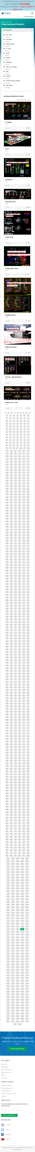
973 (15, 844)
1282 (13, 1010)
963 (24, 839)
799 (15, 766)
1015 (27, 863)
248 (19, 516)
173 (7, 483)
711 (24, 725)
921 (24, 820)
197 (7, 494)
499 (15, 630)
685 (15, 714)
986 (19, 850)
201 (24, 494)
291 (24, 535)
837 (24, 782)
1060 (27, 888)
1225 (27, 978)
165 (24, 478)
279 (24, 529)
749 (7, 744)
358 (28, 565)
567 (24, 660)
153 (24, 472)
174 (11, 483)
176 (19, 483)
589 (15, 670)
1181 (8, 956)
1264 (22, 999)
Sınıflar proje (9, 237)
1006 (8, 861)
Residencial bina (10, 315)
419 (7, 594)
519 (24, 638)
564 (11, 660)
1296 (8, 1018)
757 (15, 747)
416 (19, 592)
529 (15, 643)
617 (7, 684)
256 (28, 518)
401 (7, 586)
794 (19, 763)
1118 (17, 920)
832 (28, 779)
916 (28, 817)
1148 (17, 937)
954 (11, 836)
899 (7, 812)
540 (11, 649)
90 (17, 445)
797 (7, 766)
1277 (13, 1007)
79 (28, 440)
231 (24, 507)
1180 (27, 953)
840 (11, 785)
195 (24, 491)
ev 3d (7, 149)
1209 (22, 969)
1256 (8, 997)
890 (19, 806)
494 (19, 627)
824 (19, 776)
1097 (13, 910)
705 (24, 722)
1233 (17, 983)
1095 (27, 907)
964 (28, 839)
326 (19, 551)
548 (19, 651)
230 (19, 507)
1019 (22, 866)
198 (11, 494)
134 (19, 464)
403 (15, 586)
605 (7, 679)
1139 (22, 931)
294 (11, 537)
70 (21, 437)
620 (19, 684)
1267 (13, 1002)
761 (7, 749)
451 (15, 608)
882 (11, 804)
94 (6, 448)
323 (7, 551)
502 (28, 630)
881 (7, 804)
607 (15, 679)
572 (19, 662)
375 (24, 573)
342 (11, 559)
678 (11, 711)
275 (7, 529)
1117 (13, 920)
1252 (13, 994)
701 (7, 722)
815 (7, 774)
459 (24, 611)
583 (15, 668)
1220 (27, 975)
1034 (22, 874)
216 (11, 502)
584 (19, 668)
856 (28, 790)
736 (28, 736)
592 (28, 670)
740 (19, 738)
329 (7, 554)
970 (28, 842)
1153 (17, 939)
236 (19, 510)
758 (19, 747)
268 (28, 524)
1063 (17, 891)
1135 (27, 929)
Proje (10, 22)
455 (7, 611)
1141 (8, 934)
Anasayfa (4, 22)
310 (28, 543)
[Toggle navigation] (32, 13)
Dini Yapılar (9, 39)
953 (7, 836)
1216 (8, 975)
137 (7, 467)
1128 (17, 926)
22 (24, 418)
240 (11, 513)
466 (28, 613)
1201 (8, 967)
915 (24, 817)
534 (11, 646)
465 (24, 613)
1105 (27, 912)
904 (28, 812)
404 (19, 586)
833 (7, 782)
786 (11, 760)
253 (15, 518)
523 (15, 641)
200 (19, 494)
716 (19, 728)
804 (11, 768)
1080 (27, 899)
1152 (13, 939)
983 (7, 850)
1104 (22, 912)
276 (11, 529)
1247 (13, 991)
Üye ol (32, 16)
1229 (22, 980)
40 (14, 426)
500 (19, 630)
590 (19, 670)
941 (7, 831)
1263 (17, 999)
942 (11, 831)
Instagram (8, 1125)
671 (7, 709)
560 (19, 657)
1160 (27, 942)
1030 (27, 872)
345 (24, 559)
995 (7, 855)
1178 (17, 953)
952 (28, 834)
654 (11, 700)
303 (24, 540)
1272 (13, 1005)
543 (24, 649)
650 (19, 698)
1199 (22, 964)
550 (28, 651)
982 (28, 847)
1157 (13, 942)
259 (15, 521)
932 (19, 825)
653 (7, 700)
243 (24, 513)
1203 (17, 967)
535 (15, 646)
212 (19, 499)
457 (15, 611)
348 (11, 562)
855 (24, 790)
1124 (22, 923)
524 (19, 641)
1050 (27, 882)
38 (6, 426)
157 (15, 475)
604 (28, 676)
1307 (20, 1024)
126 (11, 461)
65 (28, 434)
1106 (8, 915)
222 (11, 505)
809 (7, 771)
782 (19, 757)
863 (7, 795)
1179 (22, 953)
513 (24, 635)
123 (24, 459)
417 (24, 592)
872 (19, 798)
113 (7, 456)
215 (7, 502)
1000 (28, 855)
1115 (27, 918)
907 (15, 814)
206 (19, 497)
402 (11, 586)
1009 (22, 861)
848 (19, 787)
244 (28, 513)
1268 (17, 1002)
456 (11, 611)
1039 (22, 877)
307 (15, 543)
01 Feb (7, 128)
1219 (22, 975)
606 (11, 679)
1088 (17, 904)
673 (15, 709)
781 (15, 757)
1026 (8, 872)
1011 (8, 863)
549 (24, 651)
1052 (13, 885)
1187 (13, 959)
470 (19, 616)
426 (11, 597)
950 (19, 834)
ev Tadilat (8, 122)
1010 (27, 861)
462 (11, 613)
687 (24, 714)
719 (7, 730)
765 (24, 749)
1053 (17, 885)
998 (19, 855)
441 (24, 603)
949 (15, 834)
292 (28, 535)
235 (15, 510)
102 (11, 450)
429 (24, 597)
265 (15, 524)
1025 (27, 869)
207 (24, 497)
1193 (17, 961)
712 (28, 725)
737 (7, 738)
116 (19, 456)
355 (15, 565)
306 (11, 543)
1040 (27, 877)
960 (11, 839)
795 (24, 763)
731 (7, 736)
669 (24, 706)
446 (19, 605)
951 (24, 834)
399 (24, 584)
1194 (22, 961)
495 (24, 627)
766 (28, 749)
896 (19, 809)
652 (28, 698)
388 (28, 578)
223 (15, 505)
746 (19, 741)
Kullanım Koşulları (6, 1085)
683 (7, 714)
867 (24, 795)
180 (11, 486)
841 (15, 785)
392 (19, 581)
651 (24, 698)
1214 (22, 972)
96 (13, 448)
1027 (13, 872)
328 (28, 551)
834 (11, 782)
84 (21, 442)
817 (15, 774)
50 (24, 429)
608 (19, 679)
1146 (8, 937)
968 (19, 842)
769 (15, 752)
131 (7, 464)
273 (24, 526)
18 (10, 418)
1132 (13, 929)
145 (15, 469)
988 (28, 850)
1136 (8, 931)
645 (24, 695)
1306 (15, 1024)
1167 (13, 948)
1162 (13, 945)
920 (19, 820)
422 (19, 594)
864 (11, 795)
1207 (13, 969)
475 (15, 619)
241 (15, 513)
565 (15, 660)
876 (11, 801)
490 (28, 624)
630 (11, 690)
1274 (22, 1005)
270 (11, 526)
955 (15, 836)
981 (24, 847)
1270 (27, 1002)
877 (15, 801)
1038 (17, 877)
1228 (17, 980)
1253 (17, 994)
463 (15, 613)
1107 (13, 915)
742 (28, 738)
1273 (17, 1005)
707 (7, 725)
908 (19, 814)
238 (28, 510)
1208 (17, 969)
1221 (8, 978)
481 (15, 622)
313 (15, 545)
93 (28, 445)
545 (7, 651)
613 (15, 681)
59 (6, 434)
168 (11, 480)
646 (28, 695)
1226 (8, 980)
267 (24, 524)
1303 (17, 1021)
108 (11, 453)
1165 (27, 945)
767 (7, 752)
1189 (22, 959)
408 (11, 589)
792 (11, 763)
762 (11, 749)
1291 (8, 1016)
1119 (22, 920)
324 (11, 551)
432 (11, 600)
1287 (13, 1013)
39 (10, 426)
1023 (17, 869)
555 (24, 654)
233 (7, 510)
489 (24, 624)
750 (11, 744)
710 (19, 725)
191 (7, 491)
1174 (22, 950)
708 (11, 725)
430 (28, 597)
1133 (17, 929)
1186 (8, 959)
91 (21, 445)
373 (15, 573)
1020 (27, 866)
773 (7, 755)
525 (24, 641)
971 (7, 844)
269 (7, 526)
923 (7, 823)
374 (19, 573)
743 (7, 741)
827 (7, 779)
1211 (8, 972)
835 (15, 782)
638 (19, 692)
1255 (27, 994)
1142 (13, 934)
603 (24, 676)
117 (24, 456)
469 (15, 616)
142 (28, 467)
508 (28, 632)
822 (11, 776)
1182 (13, 956)
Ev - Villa (8, 48)
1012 (13, 863)
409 (15, 589)
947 (7, 834)
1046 (8, 882)
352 (28, 562)
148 (28, 469)
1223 (17, 978)
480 (11, 622)
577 (15, 665)
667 (15, 706)
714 (11, 728)
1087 (13, 904)
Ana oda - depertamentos (13, 377)
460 (28, 611)
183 (24, 486)
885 (24, 804)
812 (19, 771)
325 (15, 551)
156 (11, 475)
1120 (27, 920)
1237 (13, 986)
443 (7, 605)
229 (15, 507)
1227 (13, 980)
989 (7, 853)
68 (14, 437)
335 (7, 556)
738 (11, 738)
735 (24, 736)
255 (24, 518)
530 (19, 643)
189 (24, 488)
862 (28, 793)
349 (15, 562)
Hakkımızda (4, 1067)
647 (7, 698)
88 (10, 445)
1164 (22, 945)
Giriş (26, 16)
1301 (8, 1021)
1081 (8, 901)
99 (24, 448)
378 (11, 575)
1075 (27, 896)
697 (15, 719)
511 (15, 635)
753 (24, 744)
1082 (13, 901)
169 (15, 480)
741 (24, 738)
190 (28, 488)
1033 (17, 874)
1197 (13, 964)
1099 (22, 910)
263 (7, 524)
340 (28, 556)
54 (14, 431)
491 (7, 627)
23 (28, 418)
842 (19, 785)
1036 (8, 877)
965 (7, 842)
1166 (8, 948)
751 (15, 744)
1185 (27, 956)
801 (24, 766)
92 (24, 445)
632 (19, 690)
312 (11, 545)
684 (11, 714)
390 (11, 581)
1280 (27, 1007)
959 (7, 839)
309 (24, 543)
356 (19, 565)
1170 (27, 948)
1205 (27, 967)
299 (7, 540)
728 (19, 733)
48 (17, 429)
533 (7, 646)
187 (15, 488)
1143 (17, 934)
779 (7, 757)
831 (24, 779)
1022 (13, 869)
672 (11, 709)
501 (24, 630)
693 (24, 717)
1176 (8, 953)
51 (28, 429)
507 (24, 632)
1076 (8, 899)
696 (11, 719)
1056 (8, 888)
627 (24, 687)
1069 (22, 893)
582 (11, 668)
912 (11, 817)
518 (19, 638)
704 (19, 722)
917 (7, 820)
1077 (13, 899)
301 (15, 540)
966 (11, 842)
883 (15, 804)
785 (7, 760)
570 (11, 662)
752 (19, 744)
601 (15, 676)
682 (28, 711)
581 (7, 668)
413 (7, 592)
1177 (13, 953)
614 (19, 681)
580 (28, 665)
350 (19, 562)
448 (28, 605)
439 (15, 603)
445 (15, 605)
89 (14, 445)
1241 (8, 988)
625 (15, 687)
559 (15, 657)
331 (15, 554)
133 (15, 464)
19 (14, 418)
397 (15, 584)
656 (19, 700)
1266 (8, 1002)
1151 (8, 939)
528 (11, 643)
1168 (17, 948)
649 (15, 698)
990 (11, 853)
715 (15, 728)
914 (19, 817)
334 (28, 554)
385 (15, 578)
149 (7, 472)
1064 (22, 891)
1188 (17, 959)
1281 (8, 1010)
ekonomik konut (10, 201)
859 (15, 793)
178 (28, 483)
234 (11, 510)
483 (24, 622)
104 (19, 450)
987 (24, 850)
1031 (8, 874)
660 (11, 703)
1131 (8, 929)
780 (11, 757)
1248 (17, 991)
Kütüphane (9, 62)
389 (7, 581)
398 (19, 584)
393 (24, 581)
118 (28, 456)
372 (11, 573)
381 (24, 575)
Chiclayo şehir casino (11, 268)
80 (6, 442)
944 (19, 831)
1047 (13, 882)
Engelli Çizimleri (10, 44)
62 (17, 434)
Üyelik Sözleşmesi (6, 1088)
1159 (22, 942)
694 (28, 717)
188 (19, 488)
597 (24, 673)
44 (28, 426)
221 (7, 505)
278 (19, 529)
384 (11, 578)
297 (24, 537)
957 (24, 836)
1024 (22, 869)
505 (15, 632)
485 (7, 624)
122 (19, 459)
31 (6, 423)
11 (10, 415)
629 (7, 690)
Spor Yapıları (9, 85)
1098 (17, 910)
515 (7, 638)
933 (24, 825)
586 (28, 668)
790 (28, 760)
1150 (27, 937)
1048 (17, 882)
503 (7, 632)
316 (28, 545)
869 (7, 798)
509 (7, 635)
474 (11, 619)
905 (7, 814)
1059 (22, 888)
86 (28, 442)
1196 (8, 964)
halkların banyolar (11, 347)
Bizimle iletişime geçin (17, 1048)
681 (24, 711)
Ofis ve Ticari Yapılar (11, 67)
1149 (22, 937)
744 (11, 741)
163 (15, 478)
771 (24, 752)
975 (24, 844)
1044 (22, 880)
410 (19, 589)
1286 (8, 1013)
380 (19, 575)
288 (11, 535)
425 (7, 597)
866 (19, 795)
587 (7, 670)
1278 (17, 1007)
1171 (8, 950)
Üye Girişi (4, 1078)
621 (24, 684)
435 (24, 600)
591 (24, 670)
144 (11, 469)
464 (19, 613)
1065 (27, 891)
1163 (17, 945)
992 (19, 853)
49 (21, 429)
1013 (17, 863)
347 (7, 562)
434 (19, 600)
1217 (13, 975)
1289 (22, 1013)
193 (15, 491)
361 (15, 567)
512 (19, 635)
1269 (22, 1002)
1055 (27, 885)
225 (24, 505)
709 (15, 725)
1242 (13, 988)
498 (11, 630)
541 (15, 649)
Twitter (7, 1129)
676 (28, 709)
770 (19, 752)
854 (19, 790)
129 (24, 461)
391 (15, 581)
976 (28, 844)
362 (19, 567)
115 (15, 456)
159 (24, 475)
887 (7, 806)
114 (11, 456)
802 (28, 766)
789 (24, 760)
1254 (22, 994)
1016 (8, 866)
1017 (13, 866)
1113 (17, 918)
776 (19, 755)
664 (28, 703)
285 (24, 532)
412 (28, 589)
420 (11, 594)
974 (19, 844)
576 (11, 665)
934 (28, 825)
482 (19, 622)
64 (24, 434)
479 (7, 622)
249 (24, 516)
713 (7, 728)
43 (24, 426)
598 (28, 673)
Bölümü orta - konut (11, 402)
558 (11, 657)
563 (7, 660)
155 (7, 475)
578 (19, 665)
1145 (27, 934)
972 (11, 844)
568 (28, 660)
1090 (27, 904)
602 (19, 676)
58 (28, 431)
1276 (8, 1007)
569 (7, 662)
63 (21, 434)
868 (28, 795)
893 (7, 809)
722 (19, 730)
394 (28, 581)
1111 (8, 918)
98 (20, 448)
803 (7, 768)
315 (24, 545)
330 (11, 554)
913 (15, 817)
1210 (27, 969)
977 (7, 847)
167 (7, 480)
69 (17, 437)
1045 (27, 880)
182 (19, 486)
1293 (17, 1016)
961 (15, 839)
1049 (22, 882)
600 (11, 676)
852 (11, 790)
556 (28, 654)
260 (19, 521)
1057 (13, 888)
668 (19, 706)
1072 (13, 896)
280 (28, 529)
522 (11, 641)
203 (7, 497)
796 (28, 763)
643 (15, 695)
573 (24, 662)
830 (19, 779)
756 (11, 747)
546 (11, 651)
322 (28, 548)
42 (21, 426)
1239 (22, 986)
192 (11, 491)
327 (24, 551)
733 (15, 736)
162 (11, 478)
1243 (17, 988)
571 (15, 662)
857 (7, 793)
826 (28, 776)
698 (19, 719)
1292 (13, 1016)
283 (15, 532)
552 (11, 654)
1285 (27, 1010)
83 (17, 442)
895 (15, 809)
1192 (13, 961)
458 (19, 611)
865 (15, 795)
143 (7, 469)
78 (24, 440)
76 (17, 440)
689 (7, 717)
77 (21, 440)
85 (24, 442)
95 (10, 448)
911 (7, 817)
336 (11, 556)
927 (24, 823)
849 (24, 787)
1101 (8, 912)
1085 (27, 901)
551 (7, 654)
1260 (27, 997)
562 (28, 657)
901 (15, 812)
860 (19, 793)
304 (28, 540)
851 (7, 790)
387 (24, 578)
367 (15, 570)
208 (28, 497)
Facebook (8, 1134)
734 (19, 736)
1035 (27, 874)
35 (21, 423)
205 (15, 497)
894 (11, 809)
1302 (13, 1021)
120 (11, 459)
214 (28, 499)
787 (15, 760)
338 (19, 556)
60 (10, 434)
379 (15, 575)
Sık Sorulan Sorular (7, 1069)
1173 (17, 950)
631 (15, 690)
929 (7, 825)
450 (11, 608)
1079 (22, 899)
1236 (8, 986)
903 (24, 812)
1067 (13, 893)
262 (28, 521)
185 (7, 488)
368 (19, 570)
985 (15, 850)
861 (24, 793)
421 (15, 594)
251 (7, 518)
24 (6, 421)
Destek (3, 1096)
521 (7, 641)
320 (19, 548)
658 (28, 700)
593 (7, 673)
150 (11, 472)
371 (7, 573)
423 (24, 594)
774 (11, 755)
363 (24, 567)
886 (28, 804)
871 (15, 798)
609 (24, 679)
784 (28, 757)
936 (11, 828)
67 (10, 437)
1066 (8, 893)
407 (7, 589)
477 (24, 619)
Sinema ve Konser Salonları (13, 80)
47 (14, 429)
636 (11, 692)
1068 (17, 893)
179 (7, 486)
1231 (8, 983)
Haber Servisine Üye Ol (9, 1115)
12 (14, 415)
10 (6, 415)
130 (28, 461)
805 (15, 768)
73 (6, 440)
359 (7, 567)
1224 (22, 978)
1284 (22, 1010)
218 (19, 502)
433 (15, 600)
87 (6, 445)
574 (28, 662)
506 (19, 632)
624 (11, 687)
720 (11, 730)
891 (24, 806)
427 (15, 597)
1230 (27, 980)
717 (24, 728)
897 (24, 809)
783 (24, 757)
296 (19, 537)
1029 (22, 872)
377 (7, 575)
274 (28, 526)
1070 (27, 893)
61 (14, 434)
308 (19, 543)
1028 (17, 872)
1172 (13, 950)
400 (28, 584)
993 (24, 853)
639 (24, 692)
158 (19, 475)
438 (11, 603)
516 (11, 638)
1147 (13, 937)
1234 (22, 983)
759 (24, 747)
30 (28, 421)
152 (19, 472)
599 (7, 676)
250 (28, 516)
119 (7, 459)
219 (24, 502)
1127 (13, 926)
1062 (13, 891)
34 (17, 423)
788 (19, 760)
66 (6, 437)
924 (11, 823)
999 (23, 855)
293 (7, 537)
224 (19, 505)
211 (15, 499)
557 (7, 657)
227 (7, 507)
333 (24, 554)
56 (21, 431)
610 (28, 679)
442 (28, 603)
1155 (27, 939)
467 (7, 616)
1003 (17, 858)
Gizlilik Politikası (6, 1091)
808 (28, 768)
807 (24, 768)
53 (10, 431)
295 (15, 537)
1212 (13, 972)
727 (15, 733)
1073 (17, 896)
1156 (8, 942)
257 (7, 521)
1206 (8, 969)
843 (24, 785)
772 (28, 752)
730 (28, 733)
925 (15, 823)
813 (24, 771)
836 (19, 782)
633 (24, 690)
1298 (17, 1018)
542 (19, 649)
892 (28, 806)
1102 (13, 912)
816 (11, 774)
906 (11, 814)
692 (19, 717)
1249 (22, 991)
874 (28, 798)
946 (28, 831)
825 (24, 776)
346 (28, 559)
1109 (22, 915)
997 (15, 855)
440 (19, 603)
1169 (22, 948)
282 (11, 532)
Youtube (8, 1139)
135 (24, 464)
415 (15, 592)
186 (11, 488)
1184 (22, 956)
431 (7, 600)
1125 (27, 923)
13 (17, 415)
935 (7, 828)
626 (19, 687)
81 (10, 442)
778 (28, 755)
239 (7, 513)
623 (7, 687)
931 (15, 825)
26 (14, 421)
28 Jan (7, 383)
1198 (17, 964)
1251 (8, 994)
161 (7, 478)
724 (28, 730)
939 (24, 828)
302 (19, 540)
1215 (27, 972)
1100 (27, 910)
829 (15, 779)
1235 (27, 983)
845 (7, 787)
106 (28, 450)
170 (19, 480)
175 (15, 483)
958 (28, 836)
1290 (27, 1013)
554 (19, 654)
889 (15, 806)
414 (11, 592)
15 (24, 415)
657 (24, 700)
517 (15, 638)
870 (11, 798)
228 (11, 507)
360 (11, 567)
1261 (8, 999)
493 (15, 627)
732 (11, 736)
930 (11, 825)
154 (28, 472)
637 (15, 692)
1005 (27, 858)
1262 (13, 999)
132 (11, 464)
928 (28, 823)
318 (11, 548)
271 (15, 526)
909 (24, 814)
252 (11, 518)
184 (28, 486)
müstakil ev (8, 179)
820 (28, 774)
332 (19, 554)
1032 (13, 874)
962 (19, 839)
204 (11, 497)
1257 (13, 997)
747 (24, 741)
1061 (8, 891)
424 (28, 594)
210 (11, 499)
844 (28, 785)
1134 (22, 929)
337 (15, 556)
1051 (8, 885)
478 (28, 619)
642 (11, 695)
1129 (22, 926)
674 (19, 709)
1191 (8, 961)
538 (28, 646)
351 (24, 562)
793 (15, 763)
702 (11, 722)
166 (28, 478)
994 (28, 853)
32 (10, 423)
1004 (22, 858)
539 (7, 649)
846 (11, 787)
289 (15, 535)
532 (28, 643)
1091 (8, 907)
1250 (27, 991)
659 (7, 703)
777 (24, 755)
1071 (8, 896)
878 (19, 801)
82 (14, 442)
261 (24, 521)
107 (7, 453)
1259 (22, 997)
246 (11, 516)
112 (28, 453)
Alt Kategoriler (7, 30)
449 (7, 608)
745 (15, 741)
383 (7, 578)
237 (24, 510)
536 (19, 646)
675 (24, 709)
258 (11, 521)
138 (11, 467)
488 (19, 624)
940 (28, 828)
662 (19, 703)
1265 (27, 999)
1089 (22, 904)
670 (28, 706)
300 (11, 540)
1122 (13, 923)
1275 (27, 1005)
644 (19, 695)
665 (7, 706)
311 (7, 545)
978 (11, 847)
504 (11, 632)
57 (24, 431)
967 (15, 842)
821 (7, 776)
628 (28, 687)
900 (11, 812)
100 (28, 448)
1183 (17, 956)
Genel (7, 53)
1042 (13, 880)
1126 (8, 926)
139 (15, 467)
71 (24, 437)
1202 (13, 967)
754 (28, 744)
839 (7, 785)
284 (19, 532)
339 (24, 556)
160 (28, 475)
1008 (17, 861)
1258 (17, 997)
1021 (8, 869)
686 (19, 714)
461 (7, 613)
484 (28, 622)
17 (6, 418)
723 (24, 730)
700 (28, 719)
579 (24, 665)
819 (24, 774)
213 (24, 499)
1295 (27, 1016)
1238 (17, 986)
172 (28, 480)
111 (24, 453)
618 (11, 684)
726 (11, 733)
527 (7, 643)
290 (19, 535)
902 (19, 812)
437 (7, 603)
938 (19, 828)
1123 (17, 923)
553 (15, 654)
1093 (17, 907)
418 (28, 592)
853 (15, 790)
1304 (22, 1021)
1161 (8, 945)
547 (15, 651)
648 (11, 698)
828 (11, 779)
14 (21, 415)
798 (11, 766)
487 (15, 624)
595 (15, 673)
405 (24, 586)
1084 (22, 901)
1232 (13, 983)
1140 (27, 931)
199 (15, 494)
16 (28, 415)
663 (24, 703)
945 (24, 831)
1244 (22, 988)
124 (28, 459)
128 (19, 461)
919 (15, 820)
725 (7, 733)
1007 (13, 861)
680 (19, 711)
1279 (22, 1007)
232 (28, 507)
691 (15, 717)
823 (15, 776)
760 (28, 747)
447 (24, 605)
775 (15, 755)
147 (24, 469)
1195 (27, 961)
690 (11, 717)
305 (7, 543)
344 (19, 559)
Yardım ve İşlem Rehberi (8, 1093)
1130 (27, 926)
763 (15, 749)
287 (7, 535)
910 (28, 814)
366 (11, 570)
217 (15, 502)
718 (28, 728)
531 (24, 643)
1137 (13, 931)
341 (7, 559)
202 (28, 494)
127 (15, 461)
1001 (8, 858)
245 (7, 516)
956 (19, 836)
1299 (22, 1018)
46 (10, 429)
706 (28, 722)
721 (15, 730)
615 (24, 681)
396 (11, 584)
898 (28, 809)
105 (24, 450)
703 (15, 722)
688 (28, 714)
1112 (13, 918)
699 (24, 719)
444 (11, 605)
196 (28, 491)
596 (19, 673)
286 (28, 532)
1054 (22, 885)
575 (7, 665)
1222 (13, 978)
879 (24, 801)
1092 (13, 907)
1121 (8, 923)
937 (15, 828)
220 (28, 502)
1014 (22, 863)
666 (11, 706)
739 (15, 738)
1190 (27, 959)
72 (28, 437)
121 (15, 459)
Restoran (8, 76)
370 (28, 570)
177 (24, 483)
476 (19, 619)
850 (28, 787)
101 (7, 450)
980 (19, 847)
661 (15, 703)
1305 (27, 1021)
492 (11, 627)
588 (11, 670)
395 (7, 584)
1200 (27, 964)
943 (15, 831)
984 (11, 850)
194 (19, 491)
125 (7, 461)
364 (28, 567)
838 (28, 782)
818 (19, 774)
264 (11, 524)
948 (11, 834)
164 (19, 478)
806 (19, 768)
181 (15, 486)
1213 (17, 972)
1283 (17, 1010)
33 (14, 423)
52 (6, 431)
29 (24, 421)
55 (17, 431)
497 (7, 630)
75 (14, 440)
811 (15, 771)
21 (21, 418)
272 (19, 526)
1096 (8, 910)
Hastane (8, 58)
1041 (8, 880)
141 (24, 467)
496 (28, 627)
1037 (13, 877)
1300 (27, 1018)
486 (11, 624)
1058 (17, 888)
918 (11, 820)
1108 (17, 915)
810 (11, 771)
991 (15, 853)
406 (28, 586)
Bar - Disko (9, 35)
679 (15, 711)
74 (10, 440)
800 (19, 766)
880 (28, 801)
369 (24, 570)
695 (7, 719)
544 (28, 649)
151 (15, 472)
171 (24, 480)
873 (24, 798)
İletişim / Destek (6, 1072)
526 (28, 641)
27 (17, 421)
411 (24, 589)
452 (19, 608)
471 (24, 616)
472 (28, 616)
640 (28, 692)
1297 (13, 1018)
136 (28, 464)
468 (11, 616)
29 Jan (7, 408)
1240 (27, 986)
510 (11, 635)
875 (7, 801)
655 (15, 700)
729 (24, 733)
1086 (8, 904)
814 (28, 771)
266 (19, 524)
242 (19, 513)
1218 (17, 975)
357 (24, 565)
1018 (17, 866)
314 (19, 545)
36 (24, 423)
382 (28, 575)
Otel (7, 71)
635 (7, 692)
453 (24, 608)
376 (28, 573)
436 (28, 600)
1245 (27, 988)
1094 (22, 907)
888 (11, 806)
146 (19, 469)
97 (17, 448)
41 (17, 426)
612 (11, 681)
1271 (8, 1005)
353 (7, 565)
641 (7, 695)
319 (15, 548)
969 (24, 842)
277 (15, 529)
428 (19, 597)
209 (7, 499)
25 (10, 421)
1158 (17, 942)
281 (7, 532)
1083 (17, 901)
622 (28, 684)
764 (19, 749)
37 (28, 423)
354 (11, 565)
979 (15, 847)
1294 (22, 1016)
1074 (22, 896)
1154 (22, 939)
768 (11, 752)
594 (11, 673)
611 (7, 681)
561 (24, 657)
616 (28, 681)
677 (7, 711)
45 (6, 429)
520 (28, 638)
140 (19, 467)
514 (28, 635)
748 (28, 741)
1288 (17, 1013)
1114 (22, 918)
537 (24, 646)
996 (11, 855)
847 (15, 787)
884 (19, 804)
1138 (17, 931)
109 (15, 453)
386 (19, 578)
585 (24, 668)
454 (28, 608)
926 (19, 823)
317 (7, 548)
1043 (17, 880)
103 (15, 450)
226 (28, 505)
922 (28, 820)
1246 (8, 991)
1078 (17, 899)
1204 (22, 967)
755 (7, 747)
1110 (27, 915)
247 (15, 516)
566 (19, 660)
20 (17, 418)
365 (7, 570)
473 (7, 619)
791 (7, 763)
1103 (17, 912)
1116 (8, 920)
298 (28, 537)
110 (19, 453)
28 (21, 421)
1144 (22, 934)
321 (24, 548)
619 (15, 684)
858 (11, 793)
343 (15, 559)
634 (28, 690)
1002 (13, 858)
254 (19, 518)
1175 (27, 950)
